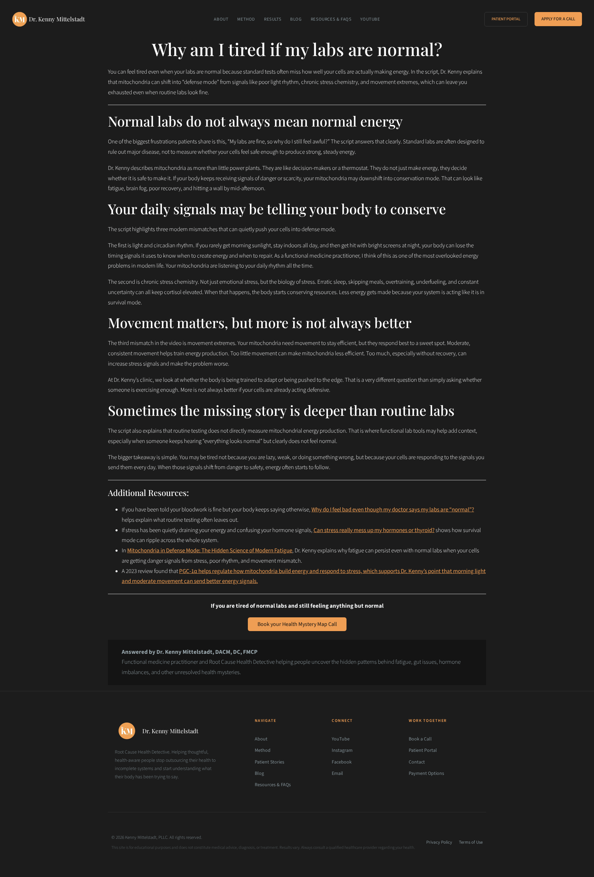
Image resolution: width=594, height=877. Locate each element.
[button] (506, 19)
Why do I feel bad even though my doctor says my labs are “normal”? (392, 510)
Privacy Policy (439, 842)
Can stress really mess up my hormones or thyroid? (374, 530)
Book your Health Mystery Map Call (297, 624)
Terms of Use (471, 842)
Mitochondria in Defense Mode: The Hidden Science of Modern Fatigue (209, 550)
